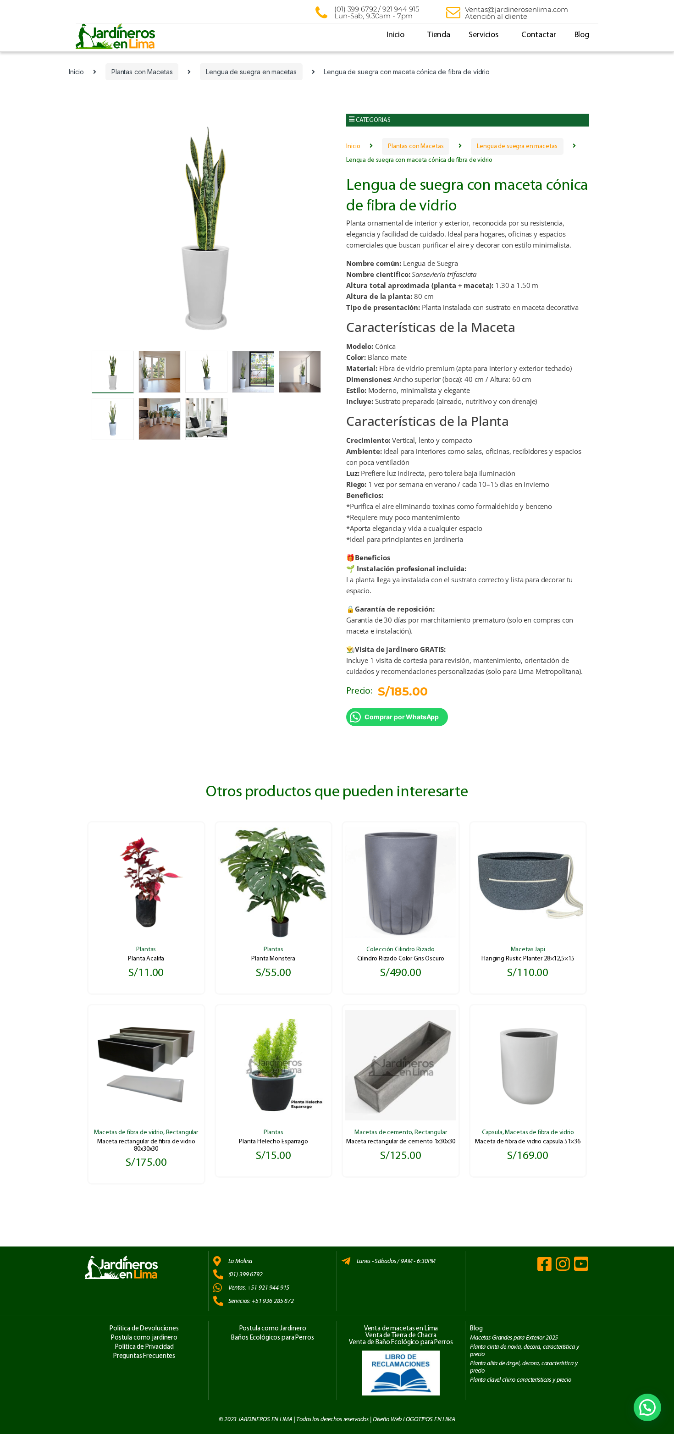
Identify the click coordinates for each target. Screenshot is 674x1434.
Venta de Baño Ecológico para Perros (401, 1342)
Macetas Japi (528, 949)
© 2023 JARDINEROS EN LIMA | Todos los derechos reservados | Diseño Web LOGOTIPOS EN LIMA (337, 1419)
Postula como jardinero (144, 1338)
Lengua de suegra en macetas (251, 72)
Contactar (538, 35)
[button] (467, 120)
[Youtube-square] (581, 1264)
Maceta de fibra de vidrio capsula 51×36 (527, 1141)
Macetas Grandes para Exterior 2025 (514, 1337)
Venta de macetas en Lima (401, 1328)
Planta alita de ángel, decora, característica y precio (523, 1367)
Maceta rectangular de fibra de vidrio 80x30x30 (146, 1145)
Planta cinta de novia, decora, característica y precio (524, 1350)
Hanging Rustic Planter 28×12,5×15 (527, 958)
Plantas (146, 949)
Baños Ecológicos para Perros (272, 1338)
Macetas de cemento (383, 1132)
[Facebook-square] (544, 1264)
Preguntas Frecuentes (144, 1356)
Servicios (483, 35)
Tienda (438, 35)
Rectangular (182, 1132)
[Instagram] (563, 1264)
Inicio (395, 35)
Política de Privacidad (144, 1347)
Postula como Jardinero (272, 1328)
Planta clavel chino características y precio (520, 1380)
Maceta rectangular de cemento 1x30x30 (400, 1141)
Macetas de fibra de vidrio (128, 1132)
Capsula (492, 1132)
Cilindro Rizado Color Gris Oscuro (400, 958)
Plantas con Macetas (141, 72)
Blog (582, 35)
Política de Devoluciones (144, 1328)
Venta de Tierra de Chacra (400, 1335)
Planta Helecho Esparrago (273, 1141)
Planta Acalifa (146, 958)
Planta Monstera (273, 958)
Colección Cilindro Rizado (400, 949)
